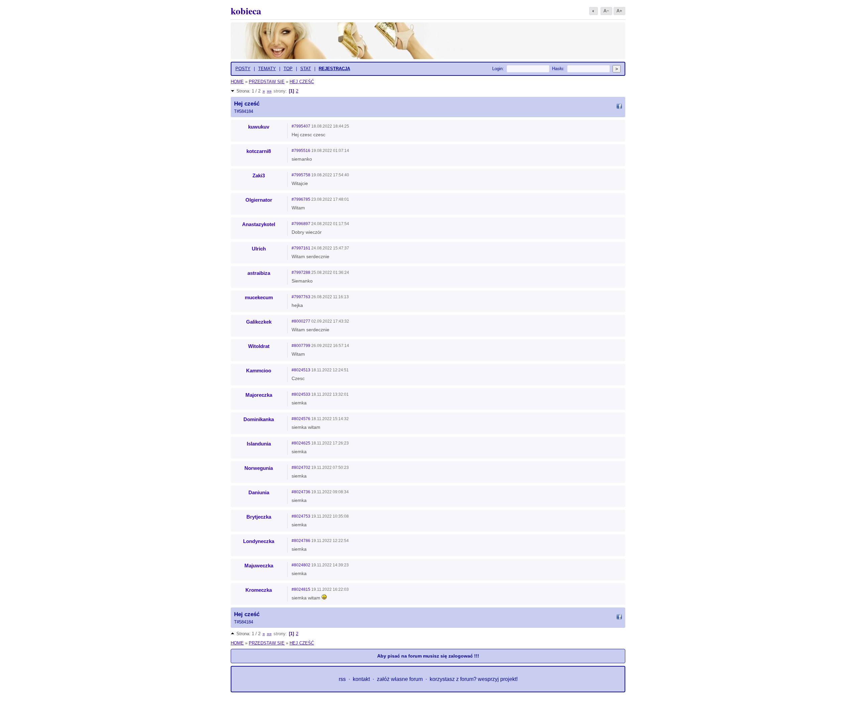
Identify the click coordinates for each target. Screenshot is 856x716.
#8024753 (301, 516)
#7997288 (301, 272)
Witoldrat (259, 346)
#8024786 (301, 540)
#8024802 (301, 565)
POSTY (242, 68)
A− (606, 10)
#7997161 (301, 248)
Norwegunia (258, 468)
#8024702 (301, 467)
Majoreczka (258, 395)
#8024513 (301, 370)
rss (342, 679)
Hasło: (558, 68)
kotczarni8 (258, 151)
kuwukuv (258, 127)
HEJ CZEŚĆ (302, 81)
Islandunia (259, 443)
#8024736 (301, 492)
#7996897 (301, 223)
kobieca (246, 11)
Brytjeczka (258, 517)
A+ (619, 10)
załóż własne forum (400, 679)
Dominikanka (258, 419)
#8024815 (301, 589)
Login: (498, 68)
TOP (288, 68)
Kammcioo (258, 370)
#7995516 (301, 150)
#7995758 (301, 175)
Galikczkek (259, 322)
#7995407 (301, 126)
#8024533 (301, 394)
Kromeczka (258, 590)
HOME (237, 81)
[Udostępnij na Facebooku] (619, 107)
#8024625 (301, 443)
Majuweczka (258, 565)
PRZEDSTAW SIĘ (267, 81)
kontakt (361, 679)
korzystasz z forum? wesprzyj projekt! (474, 679)
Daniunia (258, 492)
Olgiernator (258, 200)
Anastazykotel (258, 224)
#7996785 (301, 199)
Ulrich (259, 248)
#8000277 (301, 321)
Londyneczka (258, 541)
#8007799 (301, 345)
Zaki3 (258, 175)
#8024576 (301, 418)
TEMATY (267, 68)
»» (269, 91)
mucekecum (259, 297)
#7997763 (301, 297)
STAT (305, 68)
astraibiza (258, 273)
